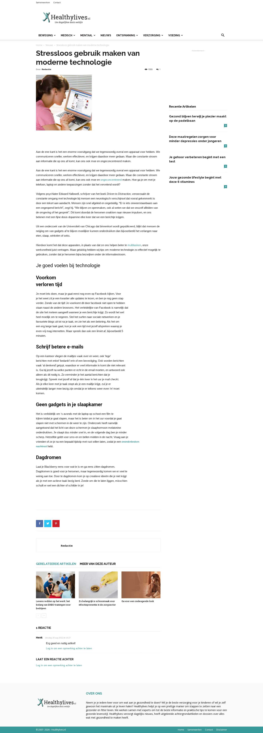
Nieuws (106, 35)
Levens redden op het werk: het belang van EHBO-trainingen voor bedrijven (53, 605)
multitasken (134, 245)
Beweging (45, 35)
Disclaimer (221, 729)
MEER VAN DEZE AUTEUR (98, 564)
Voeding (174, 35)
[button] (222, 35)
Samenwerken (43, 2)
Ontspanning (125, 35)
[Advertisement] (162, 18)
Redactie (46, 69)
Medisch (66, 35)
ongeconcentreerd (111, 179)
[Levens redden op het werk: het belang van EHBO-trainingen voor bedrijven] (55, 584)
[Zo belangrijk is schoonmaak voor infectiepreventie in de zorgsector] (98, 584)
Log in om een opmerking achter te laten (69, 648)
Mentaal (86, 35)
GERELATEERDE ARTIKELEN (56, 564)
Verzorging (151, 35)
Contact (57, 2)
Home (39, 45)
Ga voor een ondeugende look (137, 601)
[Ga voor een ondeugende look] (140, 584)
